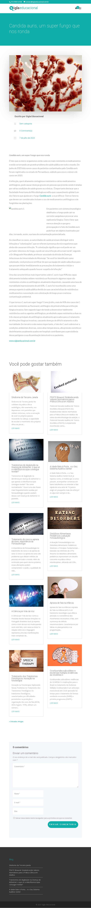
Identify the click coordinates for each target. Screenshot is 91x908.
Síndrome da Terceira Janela (24, 397)
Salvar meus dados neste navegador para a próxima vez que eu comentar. (44, 818)
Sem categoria (25, 124)
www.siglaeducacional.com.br (22, 341)
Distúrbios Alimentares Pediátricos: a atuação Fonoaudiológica (60, 535)
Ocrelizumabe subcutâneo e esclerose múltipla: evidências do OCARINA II (64, 672)
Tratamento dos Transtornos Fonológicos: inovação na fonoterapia (24, 678)
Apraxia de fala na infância (62, 603)
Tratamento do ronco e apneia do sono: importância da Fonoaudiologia (25, 541)
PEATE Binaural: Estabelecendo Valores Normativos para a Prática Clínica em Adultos (64, 399)
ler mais (15, 428)
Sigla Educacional (35, 116)
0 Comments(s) (25, 131)
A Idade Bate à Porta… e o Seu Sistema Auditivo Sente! (63, 467)
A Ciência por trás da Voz (22, 611)
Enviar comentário (63, 824)
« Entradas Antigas (16, 721)
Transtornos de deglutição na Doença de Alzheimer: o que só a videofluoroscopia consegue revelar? (25, 468)
